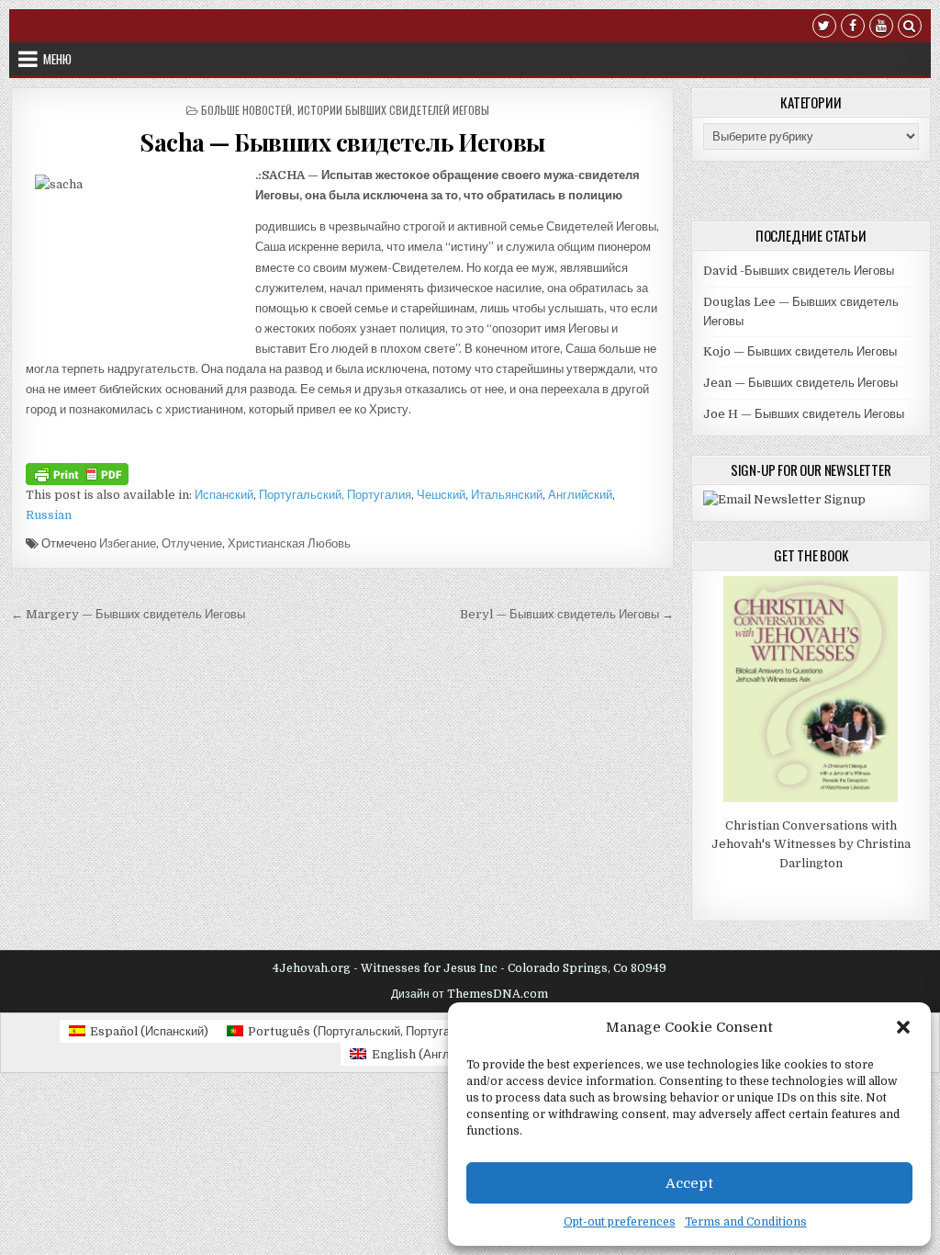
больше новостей (246, 110)
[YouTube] (881, 28)
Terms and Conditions (746, 1221)
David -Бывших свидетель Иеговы (798, 270)
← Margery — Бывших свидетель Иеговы (128, 614)
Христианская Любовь (289, 543)
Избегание (127, 543)
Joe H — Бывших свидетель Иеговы (803, 414)
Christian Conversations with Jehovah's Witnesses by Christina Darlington (811, 845)
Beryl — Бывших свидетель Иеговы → (567, 614)
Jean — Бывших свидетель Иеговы (800, 383)
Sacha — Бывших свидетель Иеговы (342, 142)
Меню (57, 59)
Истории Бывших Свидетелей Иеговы (393, 110)
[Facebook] (853, 28)
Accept (689, 1183)
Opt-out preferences (620, 1221)
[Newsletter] (784, 499)
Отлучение (192, 543)
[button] (903, 1027)
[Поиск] (910, 28)
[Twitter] (824, 28)
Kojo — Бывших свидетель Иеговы (800, 351)
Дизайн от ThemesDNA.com (469, 994)
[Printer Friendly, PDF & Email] (77, 472)
